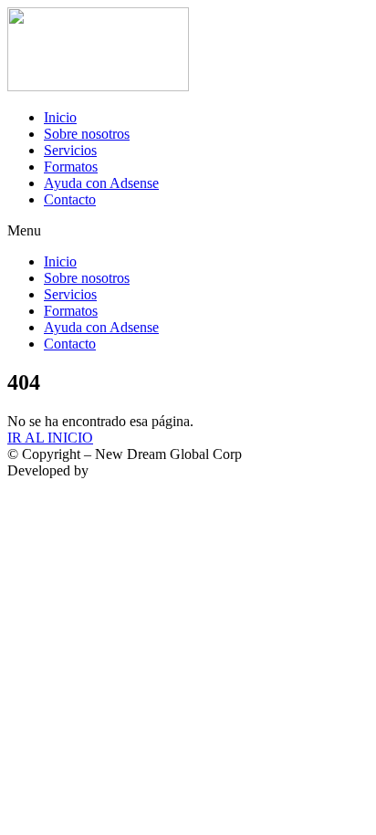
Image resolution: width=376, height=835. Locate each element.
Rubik (110, 470)
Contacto (70, 199)
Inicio (60, 117)
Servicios (70, 150)
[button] (188, 231)
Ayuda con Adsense (101, 183)
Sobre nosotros (87, 133)
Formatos (71, 166)
